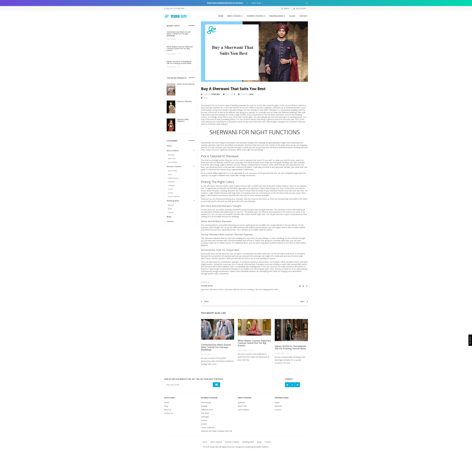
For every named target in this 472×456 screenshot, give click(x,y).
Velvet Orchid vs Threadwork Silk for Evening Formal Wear (290, 347)
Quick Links (169, 398)
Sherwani (171, 155)
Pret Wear (171, 182)
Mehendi (171, 205)
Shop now (256, 3)
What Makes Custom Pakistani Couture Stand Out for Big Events (254, 343)
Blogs (292, 16)
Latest (251, 94)
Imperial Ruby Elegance (183, 120)
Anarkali (204, 406)
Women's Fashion (255, 16)
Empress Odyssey (184, 101)
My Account (301, 8)
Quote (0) (470, 340)
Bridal (170, 209)
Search (286, 8)
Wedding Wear (276, 16)
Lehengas (171, 185)
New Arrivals (172, 171)
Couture (171, 212)
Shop (166, 406)
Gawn (170, 174)
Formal (170, 189)
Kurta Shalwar (173, 162)
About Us (167, 409)
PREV (206, 301)
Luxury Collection (174, 196)
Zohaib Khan (215, 94)
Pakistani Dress (173, 178)
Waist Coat (172, 159)
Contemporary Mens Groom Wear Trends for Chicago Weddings (216, 347)
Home (220, 16)
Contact (303, 16)
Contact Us (168, 413)
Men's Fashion (234, 16)
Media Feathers (262, 447)
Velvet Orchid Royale (185, 84)
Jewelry (170, 193)
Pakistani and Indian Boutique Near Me (216, 431)
